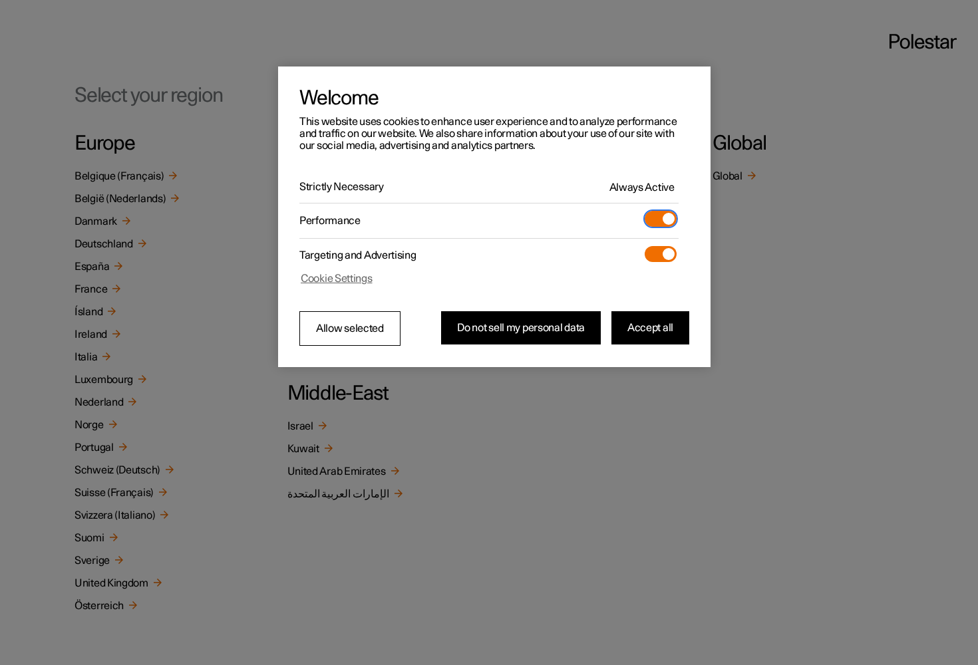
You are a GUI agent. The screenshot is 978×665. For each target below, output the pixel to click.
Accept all (650, 328)
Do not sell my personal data (521, 328)
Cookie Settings (337, 278)
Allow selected (350, 328)
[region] (494, 216)
